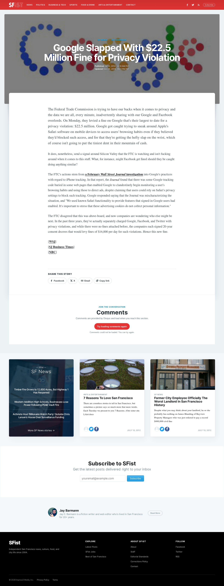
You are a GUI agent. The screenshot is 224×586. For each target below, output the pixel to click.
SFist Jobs (90, 551)
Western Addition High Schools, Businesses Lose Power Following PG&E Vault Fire (41, 403)
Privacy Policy (43, 580)
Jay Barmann (118, 40)
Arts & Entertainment (110, 5)
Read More (155, 513)
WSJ (52, 241)
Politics (40, 5)
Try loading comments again (112, 326)
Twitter (179, 551)
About (133, 547)
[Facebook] (187, 5)
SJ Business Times (61, 246)
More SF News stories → (41, 430)
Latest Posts (91, 547)
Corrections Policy (139, 561)
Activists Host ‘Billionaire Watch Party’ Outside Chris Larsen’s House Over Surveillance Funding (41, 416)
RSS (177, 556)
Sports (73, 5)
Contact (131, 5)
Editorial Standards (139, 556)
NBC (52, 252)
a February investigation (114, 174)
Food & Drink (88, 5)
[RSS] (199, 5)
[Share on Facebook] (96, 429)
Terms (55, 580)
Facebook (180, 547)
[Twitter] (193, 5)
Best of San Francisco (95, 556)
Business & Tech (57, 5)
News (29, 5)
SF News (102, 40)
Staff (133, 551)
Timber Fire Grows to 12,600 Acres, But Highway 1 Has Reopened (41, 391)
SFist (14, 543)
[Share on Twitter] (91, 429)
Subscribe (209, 5)
